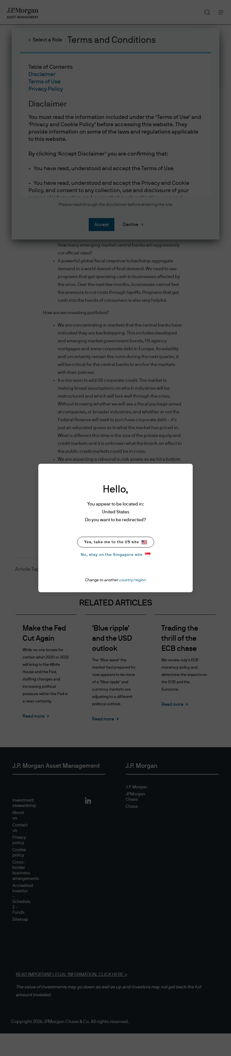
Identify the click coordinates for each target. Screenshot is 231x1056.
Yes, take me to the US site (111, 542)
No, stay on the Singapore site (112, 555)
